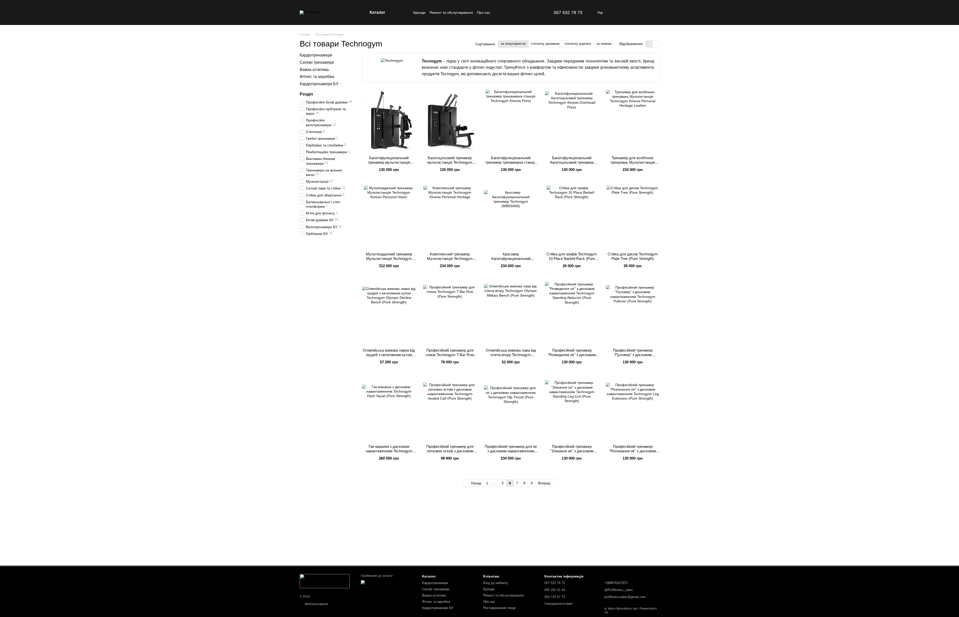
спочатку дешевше (545, 43)
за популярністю (513, 43)
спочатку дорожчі (578, 43)
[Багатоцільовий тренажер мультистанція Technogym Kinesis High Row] (450, 120)
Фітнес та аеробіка (317, 76)
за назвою (604, 43)
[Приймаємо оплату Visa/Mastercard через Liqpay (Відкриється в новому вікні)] (388, 584)
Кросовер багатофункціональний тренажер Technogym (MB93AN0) (510, 261)
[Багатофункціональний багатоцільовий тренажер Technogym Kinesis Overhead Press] (571, 120)
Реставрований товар (499, 608)
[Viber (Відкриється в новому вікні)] (547, 12)
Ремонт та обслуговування (451, 12)
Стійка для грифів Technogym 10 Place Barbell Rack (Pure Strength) (571, 258)
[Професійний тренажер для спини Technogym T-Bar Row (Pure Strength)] (450, 313)
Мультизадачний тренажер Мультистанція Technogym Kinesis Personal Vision (389, 258)
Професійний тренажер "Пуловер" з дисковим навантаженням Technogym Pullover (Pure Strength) (632, 357)
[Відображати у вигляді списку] (656, 43)
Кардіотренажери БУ (319, 84)
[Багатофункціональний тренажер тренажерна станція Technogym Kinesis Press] (510, 120)
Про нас (483, 12)
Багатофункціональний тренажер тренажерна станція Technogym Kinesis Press (510, 162)
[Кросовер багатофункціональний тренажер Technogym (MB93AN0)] (510, 217)
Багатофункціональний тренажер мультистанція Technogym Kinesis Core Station (389, 162)
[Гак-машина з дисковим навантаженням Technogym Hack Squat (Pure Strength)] (389, 409)
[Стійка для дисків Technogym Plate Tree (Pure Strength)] (632, 217)
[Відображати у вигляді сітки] (649, 43)
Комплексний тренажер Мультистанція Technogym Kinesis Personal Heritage (450, 258)
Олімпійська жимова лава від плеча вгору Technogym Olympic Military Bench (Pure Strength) (511, 357)
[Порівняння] (629, 12)
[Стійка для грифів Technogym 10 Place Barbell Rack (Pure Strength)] (571, 217)
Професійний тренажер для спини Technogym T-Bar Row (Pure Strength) (450, 354)
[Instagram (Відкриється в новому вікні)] (535, 12)
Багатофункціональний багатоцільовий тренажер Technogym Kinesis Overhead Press (571, 164)
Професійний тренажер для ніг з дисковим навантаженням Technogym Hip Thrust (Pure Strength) (511, 453)
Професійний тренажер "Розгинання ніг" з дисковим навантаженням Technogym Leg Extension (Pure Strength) (632, 453)
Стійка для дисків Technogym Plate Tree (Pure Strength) (633, 256)
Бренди (419, 12)
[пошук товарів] (404, 12)
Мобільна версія (316, 604)
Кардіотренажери (316, 55)
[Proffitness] (325, 581)
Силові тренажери (317, 62)
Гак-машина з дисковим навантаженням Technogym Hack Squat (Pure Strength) (389, 451)
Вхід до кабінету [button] (495, 583)
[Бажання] (642, 12)
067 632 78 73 (568, 12)
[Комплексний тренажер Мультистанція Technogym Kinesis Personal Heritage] (450, 217)
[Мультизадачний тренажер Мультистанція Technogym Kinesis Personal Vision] (389, 217)
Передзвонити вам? (558, 604)
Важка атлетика (314, 69)
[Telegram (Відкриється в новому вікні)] (541, 12)
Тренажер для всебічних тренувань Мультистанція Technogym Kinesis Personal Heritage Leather (632, 164)
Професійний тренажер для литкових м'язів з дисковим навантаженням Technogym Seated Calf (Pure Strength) (450, 453)
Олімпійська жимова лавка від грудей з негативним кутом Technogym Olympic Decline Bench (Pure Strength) (389, 357)
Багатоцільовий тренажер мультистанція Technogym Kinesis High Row (449, 162)
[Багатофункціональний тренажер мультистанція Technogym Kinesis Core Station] (389, 120)
